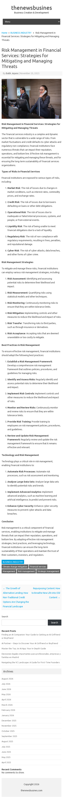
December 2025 (9, 720)
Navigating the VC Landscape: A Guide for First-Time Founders (31, 662)
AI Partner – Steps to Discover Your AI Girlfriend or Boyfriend (30, 643)
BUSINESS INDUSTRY (21, 33)
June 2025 (6, 752)
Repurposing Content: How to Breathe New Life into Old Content (46, 593)
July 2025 (6, 747)
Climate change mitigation (15, 566)
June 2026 (6, 689)
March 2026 (7, 705)
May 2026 (6, 694)
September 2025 (9, 736)
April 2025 (6, 762)
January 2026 (8, 715)
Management (9, 571)
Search (5, 616)
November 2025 (9, 726)
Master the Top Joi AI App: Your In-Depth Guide (24, 648)
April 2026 (6, 699)
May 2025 (6, 757)
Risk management (26, 571)
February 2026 (8, 710)
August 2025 (7, 741)
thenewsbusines (31, 8)
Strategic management (48, 571)
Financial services (38, 566)
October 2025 (8, 731)
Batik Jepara (12, 73)
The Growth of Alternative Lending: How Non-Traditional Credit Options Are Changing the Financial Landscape (16, 597)
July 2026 (6, 684)
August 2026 (7, 679)
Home (4, 33)
